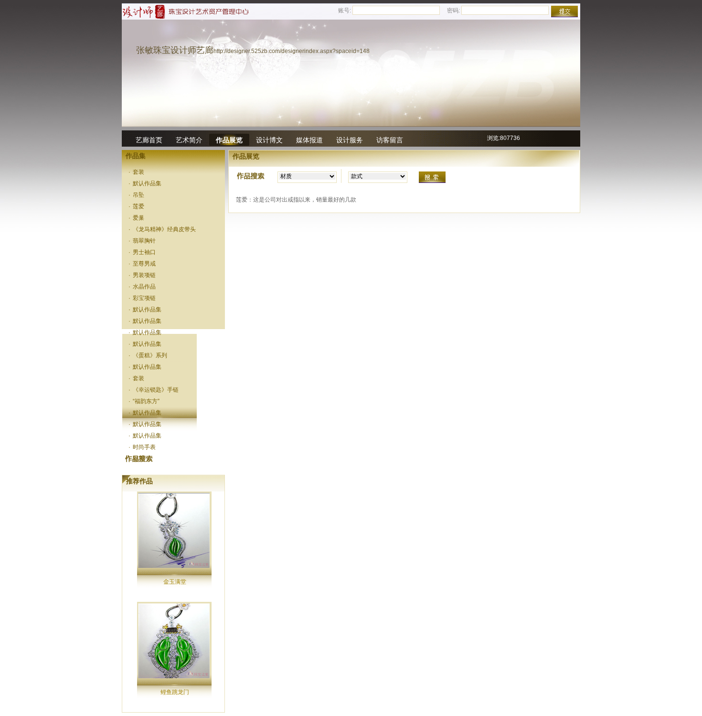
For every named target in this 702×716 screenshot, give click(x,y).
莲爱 (136, 206)
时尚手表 (142, 447)
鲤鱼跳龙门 (174, 692)
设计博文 (269, 140)
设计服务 (349, 140)
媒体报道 (309, 140)
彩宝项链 (142, 298)
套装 (136, 172)
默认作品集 (145, 183)
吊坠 (136, 195)
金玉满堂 (174, 581)
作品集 (136, 156)
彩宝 (136, 458)
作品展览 (229, 140)
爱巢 (136, 217)
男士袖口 (142, 252)
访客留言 (389, 140)
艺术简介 (189, 140)
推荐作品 (139, 481)
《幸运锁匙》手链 (154, 389)
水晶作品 (142, 286)
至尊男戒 (142, 263)
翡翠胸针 (142, 240)
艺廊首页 (149, 140)
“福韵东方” (144, 401)
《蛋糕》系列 (148, 355)
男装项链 (142, 275)
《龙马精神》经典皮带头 (162, 229)
